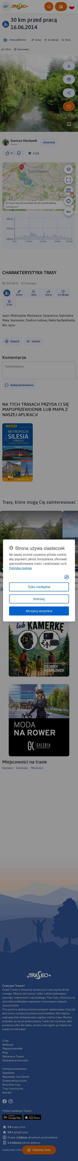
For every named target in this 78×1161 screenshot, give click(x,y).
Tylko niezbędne (39, 587)
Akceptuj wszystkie (39, 611)
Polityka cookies (20, 568)
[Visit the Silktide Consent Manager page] (66, 577)
